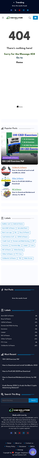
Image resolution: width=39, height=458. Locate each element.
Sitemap (20, 450)
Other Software (7, 254)
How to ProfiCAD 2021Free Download (22, 183)
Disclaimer (22, 446)
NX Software (6, 249)
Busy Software (24, 232)
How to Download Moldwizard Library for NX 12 (23, 194)
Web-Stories (28, 258)
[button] (30, 18)
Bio (16, 232)
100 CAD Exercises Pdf (10, 359)
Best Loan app (7, 232)
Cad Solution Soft (8, 237)
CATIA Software (22, 237)
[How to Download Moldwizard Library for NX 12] (6, 193)
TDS (20, 258)
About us (18, 443)
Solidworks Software (9, 258)
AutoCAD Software (8, 228)
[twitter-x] (15, 10)
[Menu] (3, 18)
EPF (33, 241)
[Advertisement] (19, 83)
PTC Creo (19, 254)
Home (19, 62)
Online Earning (18, 249)
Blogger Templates (21, 452)
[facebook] (11, 10)
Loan (32, 245)
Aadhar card (6, 224)
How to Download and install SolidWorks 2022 (23, 172)
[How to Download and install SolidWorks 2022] (6, 171)
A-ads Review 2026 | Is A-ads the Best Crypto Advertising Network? (19, 387)
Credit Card (6, 241)
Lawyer (25, 245)
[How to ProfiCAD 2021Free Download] (6, 182)
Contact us (29, 443)
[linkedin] (23, 10)
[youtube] (19, 10)
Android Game (18, 224)
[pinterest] (27, 432)
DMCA (32, 446)
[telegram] (27, 10)
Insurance (5, 245)
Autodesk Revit (23, 228)
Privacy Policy (10, 446)
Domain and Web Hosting (21, 241)
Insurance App (15, 245)
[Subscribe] (35, 18)
